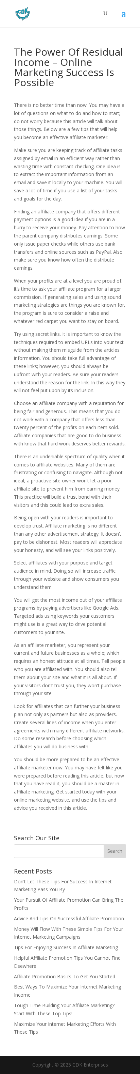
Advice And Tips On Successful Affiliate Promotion (69, 918)
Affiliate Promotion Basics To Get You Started (64, 976)
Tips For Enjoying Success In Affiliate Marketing (66, 947)
